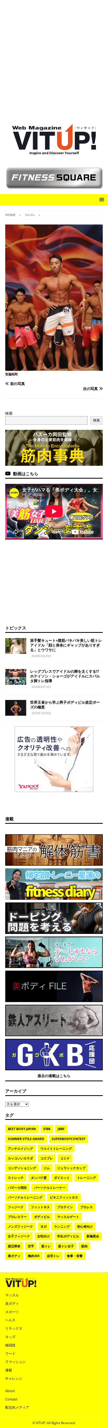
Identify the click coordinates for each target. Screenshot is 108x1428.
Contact (11, 1399)
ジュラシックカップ (71, 1168)
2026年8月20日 (41, 656)
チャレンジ (13, 1378)
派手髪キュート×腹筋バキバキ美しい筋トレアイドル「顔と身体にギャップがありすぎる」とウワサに (66, 645)
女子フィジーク (19, 1236)
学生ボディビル (68, 1236)
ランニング (62, 1226)
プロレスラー (17, 1217)
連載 (9, 819)
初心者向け (85, 1226)
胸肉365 (34, 1256)
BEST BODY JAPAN (22, 1129)
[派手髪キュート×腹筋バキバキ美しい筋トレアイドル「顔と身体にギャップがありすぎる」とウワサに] (15, 646)
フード (10, 1353)
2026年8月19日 (41, 687)
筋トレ (46, 1246)
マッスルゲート (68, 1217)
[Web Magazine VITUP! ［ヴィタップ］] (54, 147)
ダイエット (62, 1177)
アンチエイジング (20, 1148)
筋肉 (84, 1246)
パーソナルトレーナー (50, 1187)
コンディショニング (22, 1168)
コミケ (65, 1158)
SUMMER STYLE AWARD (26, 1139)
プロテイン (65, 1207)
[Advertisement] (54, 59)
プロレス (86, 1207)
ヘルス (10, 1320)
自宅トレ (53, 1256)
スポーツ (12, 1311)
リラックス (13, 1328)
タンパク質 (39, 1177)
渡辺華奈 (14, 1246)
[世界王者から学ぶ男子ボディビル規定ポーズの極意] (15, 708)
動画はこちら (25, 474)
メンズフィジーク (20, 1226)
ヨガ (43, 1226)
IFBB (46, 1129)
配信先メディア (17, 1407)
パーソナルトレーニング (25, 1197)
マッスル (12, 1295)
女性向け (43, 1236)
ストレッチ (16, 1177)
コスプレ (46, 1158)
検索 (9, 413)
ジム (47, 1168)
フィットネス (40, 1207)
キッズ (10, 1336)
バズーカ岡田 (17, 1187)
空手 (31, 1246)
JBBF (61, 1129)
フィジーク (16, 1207)
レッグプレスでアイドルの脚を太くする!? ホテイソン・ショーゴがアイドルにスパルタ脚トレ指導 (66, 676)
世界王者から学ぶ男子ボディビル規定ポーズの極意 (65, 704)
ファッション (15, 1361)
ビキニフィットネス (64, 1197)
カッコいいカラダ (20, 1158)
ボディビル (42, 1217)
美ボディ (14, 1256)
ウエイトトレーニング (56, 1148)
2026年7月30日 (41, 713)
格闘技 (10, 1345)
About (10, 1390)
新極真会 (93, 1236)
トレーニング (86, 1177)
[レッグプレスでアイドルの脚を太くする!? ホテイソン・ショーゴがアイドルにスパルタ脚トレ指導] (15, 677)
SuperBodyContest (68, 1139)
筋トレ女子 (66, 1246)
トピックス (15, 628)
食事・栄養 (75, 1256)
